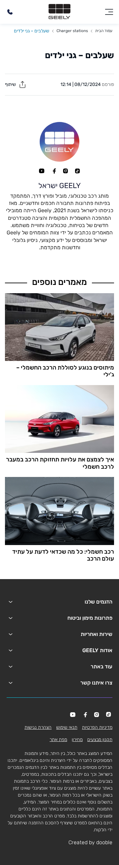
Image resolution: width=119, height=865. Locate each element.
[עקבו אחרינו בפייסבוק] (54, 171)
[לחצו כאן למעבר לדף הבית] (59, 12)
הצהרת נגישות (38, 727)
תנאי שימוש (66, 727)
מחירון (77, 739)
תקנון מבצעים (99, 739)
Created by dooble (90, 842)
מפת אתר (58, 739)
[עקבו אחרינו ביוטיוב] (42, 171)
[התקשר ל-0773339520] (10, 12)
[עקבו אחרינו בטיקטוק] (77, 171)
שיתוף (11, 84)
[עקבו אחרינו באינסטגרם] (65, 171)
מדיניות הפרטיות (97, 727)
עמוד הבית (103, 30)
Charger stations (72, 30)
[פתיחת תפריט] (109, 12)
